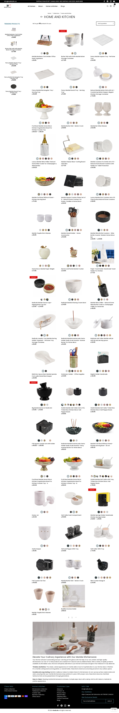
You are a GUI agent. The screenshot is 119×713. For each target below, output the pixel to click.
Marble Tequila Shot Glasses (41, 233)
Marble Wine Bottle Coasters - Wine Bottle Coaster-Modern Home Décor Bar (103, 235)
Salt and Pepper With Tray (70, 549)
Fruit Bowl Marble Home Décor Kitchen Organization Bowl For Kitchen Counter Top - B (71, 481)
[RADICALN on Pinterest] (107, 1)
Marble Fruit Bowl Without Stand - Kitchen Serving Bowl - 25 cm (102, 445)
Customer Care (63, 686)
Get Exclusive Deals (89, 697)
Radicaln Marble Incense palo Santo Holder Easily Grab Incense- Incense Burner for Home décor (73, 340)
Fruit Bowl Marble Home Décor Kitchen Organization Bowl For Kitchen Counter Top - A (42, 481)
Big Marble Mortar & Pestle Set (42, 408)
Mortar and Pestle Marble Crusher (72, 269)
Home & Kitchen (52, 6)
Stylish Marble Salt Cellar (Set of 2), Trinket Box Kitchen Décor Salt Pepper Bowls (73, 410)
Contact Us (60, 691)
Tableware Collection (39, 691)
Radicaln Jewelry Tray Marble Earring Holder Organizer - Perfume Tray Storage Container (44, 340)
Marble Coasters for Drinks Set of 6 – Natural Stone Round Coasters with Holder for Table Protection (103, 164)
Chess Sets (8, 686)
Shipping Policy (61, 696)
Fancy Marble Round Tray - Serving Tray (14, 92)
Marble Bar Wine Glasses (99, 126)
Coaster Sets (36, 693)
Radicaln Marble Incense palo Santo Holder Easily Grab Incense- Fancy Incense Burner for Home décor (73, 445)
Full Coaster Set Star (39, 581)
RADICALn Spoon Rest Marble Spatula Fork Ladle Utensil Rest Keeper (44, 375)
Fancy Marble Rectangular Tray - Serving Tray (13, 78)
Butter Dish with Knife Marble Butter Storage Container (13, 49)
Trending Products (12, 24)
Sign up (110, 701)
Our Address (87, 692)
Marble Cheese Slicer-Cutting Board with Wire (73, 163)
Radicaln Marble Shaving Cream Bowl (73, 303)
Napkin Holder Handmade (99, 374)
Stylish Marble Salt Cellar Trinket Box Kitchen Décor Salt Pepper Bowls (103, 409)
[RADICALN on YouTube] (114, 1)
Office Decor (36, 696)
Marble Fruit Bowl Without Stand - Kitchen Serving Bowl (43, 198)
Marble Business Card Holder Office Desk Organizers (13, 35)
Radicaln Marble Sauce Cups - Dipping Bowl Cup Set (42, 304)
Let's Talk (85, 686)
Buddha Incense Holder (68, 609)
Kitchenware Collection (39, 689)
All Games (31, 6)
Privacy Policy (61, 693)
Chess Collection (9, 689)
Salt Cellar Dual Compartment (71, 515)
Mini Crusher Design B (98, 581)
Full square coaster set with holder (43, 444)
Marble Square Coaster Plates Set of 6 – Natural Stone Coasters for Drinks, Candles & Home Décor (73, 199)
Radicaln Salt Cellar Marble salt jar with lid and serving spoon (102, 339)
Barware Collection (38, 695)
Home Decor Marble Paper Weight (43, 269)
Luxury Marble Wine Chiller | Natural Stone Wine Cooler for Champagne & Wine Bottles (44, 164)
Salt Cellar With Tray (97, 549)
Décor (40, 6)
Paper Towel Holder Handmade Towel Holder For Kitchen (103, 270)
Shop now (79, 1)
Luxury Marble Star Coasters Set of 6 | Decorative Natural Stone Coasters (103, 198)
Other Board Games (10, 691)
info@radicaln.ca (10, 1)
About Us (60, 689)
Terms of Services (62, 698)
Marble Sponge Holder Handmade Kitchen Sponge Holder (102, 516)
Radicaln (56, 710)
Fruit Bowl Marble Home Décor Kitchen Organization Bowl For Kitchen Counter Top (42, 128)
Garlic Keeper (36, 549)
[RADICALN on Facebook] (104, 1)
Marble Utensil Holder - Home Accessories (71, 234)
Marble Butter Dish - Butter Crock (72, 126)
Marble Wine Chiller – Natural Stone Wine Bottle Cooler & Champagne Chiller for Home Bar (102, 304)
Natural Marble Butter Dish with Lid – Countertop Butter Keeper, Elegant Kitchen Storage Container (103, 92)
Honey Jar (35, 515)
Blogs (63, 6)
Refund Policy (61, 695)
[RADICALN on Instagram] (111, 1)
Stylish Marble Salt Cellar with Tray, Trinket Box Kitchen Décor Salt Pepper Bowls (102, 481)
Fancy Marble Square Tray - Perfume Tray (13, 63)
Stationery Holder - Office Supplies (72, 374)
